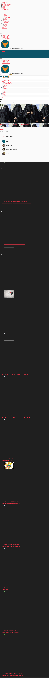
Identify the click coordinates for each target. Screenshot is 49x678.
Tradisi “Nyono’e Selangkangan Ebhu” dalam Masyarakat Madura (16, 203)
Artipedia (4, 13)
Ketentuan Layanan (5, 35)
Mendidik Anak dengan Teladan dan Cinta (11, 546)
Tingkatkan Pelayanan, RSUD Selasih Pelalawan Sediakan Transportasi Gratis (19, 374)
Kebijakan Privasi (5, 36)
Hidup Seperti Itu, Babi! (7, 460)
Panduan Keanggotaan (6, 4)
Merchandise (6, 96)
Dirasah (5, 11)
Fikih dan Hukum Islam (8, 15)
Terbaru (1, 131)
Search (11, 74)
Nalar (3, 20)
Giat (4, 131)
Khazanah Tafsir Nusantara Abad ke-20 (10, 632)
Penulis (3, 3)
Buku (5, 29)
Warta (3, 27)
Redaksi (7, 141)
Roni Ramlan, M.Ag (9, 136)
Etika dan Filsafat (7, 17)
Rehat (3, 23)
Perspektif (4, 10)
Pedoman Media (5, 37)
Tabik (3, 31)
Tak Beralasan (5, 589)
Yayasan (3, 7)
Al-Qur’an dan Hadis (8, 14)
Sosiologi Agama (7, 16)
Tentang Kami (4, 2)
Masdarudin (6, 22)
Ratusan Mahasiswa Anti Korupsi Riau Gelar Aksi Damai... (14, 246)
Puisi (5, 26)
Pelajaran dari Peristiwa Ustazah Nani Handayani (12, 675)
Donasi (3, 6)
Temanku (4, 331)
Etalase (4, 28)
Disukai (7, 131)
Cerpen (5, 25)
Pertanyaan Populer (6, 38)
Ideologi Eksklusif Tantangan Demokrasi (11, 503)
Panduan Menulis (5, 5)
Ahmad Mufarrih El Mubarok (11, 149)
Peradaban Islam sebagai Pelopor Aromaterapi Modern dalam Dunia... (17, 417)
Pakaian (5, 30)
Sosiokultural (6, 12)
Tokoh (5, 19)
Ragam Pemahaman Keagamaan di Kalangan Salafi (14, 124)
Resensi (5, 24)
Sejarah (5, 18)
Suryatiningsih (9, 145)
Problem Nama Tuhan (7, 289)
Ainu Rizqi (8, 153)
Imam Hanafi (6, 21)
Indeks (3, 8)
